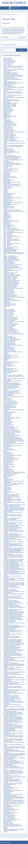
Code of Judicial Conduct (9, 130)
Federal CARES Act (7, 216)
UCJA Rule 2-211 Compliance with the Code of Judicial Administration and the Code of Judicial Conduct (13, 557)
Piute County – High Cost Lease (10, 400)
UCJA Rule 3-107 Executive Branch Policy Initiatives (14, 566)
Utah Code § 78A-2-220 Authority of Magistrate (13, 800)
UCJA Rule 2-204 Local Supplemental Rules (12, 549)
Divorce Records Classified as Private (11, 184)
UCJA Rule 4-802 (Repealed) (9, 728)
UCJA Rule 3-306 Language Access (11, 610)
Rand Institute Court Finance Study (11, 429)
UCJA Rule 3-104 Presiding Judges (11, 562)
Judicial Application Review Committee (11, 275)
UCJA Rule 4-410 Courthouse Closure (11, 695)
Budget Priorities (7, 115)
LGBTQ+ (5, 360)
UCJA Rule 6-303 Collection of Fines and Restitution (14, 753)
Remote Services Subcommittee (10, 436)
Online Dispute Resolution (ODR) (10, 391)
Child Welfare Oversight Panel (10, 124)
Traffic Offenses (7, 490)
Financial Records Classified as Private (11, 221)
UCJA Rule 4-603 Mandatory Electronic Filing (13, 713)
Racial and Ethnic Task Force (9, 428)
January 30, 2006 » (22, 37)
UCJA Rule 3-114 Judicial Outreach (11, 590)
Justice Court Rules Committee (10, 329)
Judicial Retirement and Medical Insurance (12, 300)
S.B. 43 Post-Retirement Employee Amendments (13, 439)
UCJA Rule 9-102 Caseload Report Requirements (14, 772)
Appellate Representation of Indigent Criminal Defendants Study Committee (13, 83)
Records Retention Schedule (9, 434)
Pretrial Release (7, 408)
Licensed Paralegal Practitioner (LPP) (11, 361)
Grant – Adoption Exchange (9, 227)
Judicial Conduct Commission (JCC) (11, 285)
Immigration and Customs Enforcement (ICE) (13, 264)
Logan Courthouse (7, 364)
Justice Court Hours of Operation (10, 317)
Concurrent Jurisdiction (8, 149)
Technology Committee (8, 478)
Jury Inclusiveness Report (9, 309)
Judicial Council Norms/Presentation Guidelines (13, 288)
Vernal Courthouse (7, 813)
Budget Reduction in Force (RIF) (10, 116)
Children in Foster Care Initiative (10, 125)
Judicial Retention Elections (9, 299)
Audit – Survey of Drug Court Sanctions (12, 100)
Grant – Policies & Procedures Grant (11, 239)
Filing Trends (6, 219)
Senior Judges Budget (8, 456)
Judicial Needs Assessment (9, 293)
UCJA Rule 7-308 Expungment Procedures (12, 770)
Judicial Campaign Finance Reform (10, 284)
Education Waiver (7, 195)
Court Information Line (8, 162)
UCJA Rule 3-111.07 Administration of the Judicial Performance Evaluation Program (14, 585)
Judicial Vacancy (7, 301)
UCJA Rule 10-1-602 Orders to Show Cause (12, 528)
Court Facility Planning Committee (11, 158)
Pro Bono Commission (8, 413)
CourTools (6, 167)
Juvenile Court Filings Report (9, 338)
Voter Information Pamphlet (9, 820)
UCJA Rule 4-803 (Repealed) (9, 730)
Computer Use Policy (8, 148)
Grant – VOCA (7, 245)
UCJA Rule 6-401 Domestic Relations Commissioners (14, 754)
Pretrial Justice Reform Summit (10, 406)
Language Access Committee (10, 350)
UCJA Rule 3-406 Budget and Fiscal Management (14, 619)
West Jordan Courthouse (9, 823)
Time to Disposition (8, 485)
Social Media (6, 467)
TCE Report (6, 477)
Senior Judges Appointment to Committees (12, 455)
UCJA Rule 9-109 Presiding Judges (11, 780)
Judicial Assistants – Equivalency (10, 277)
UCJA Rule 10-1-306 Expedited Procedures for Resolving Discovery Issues (13, 523)
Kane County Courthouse (9, 349)
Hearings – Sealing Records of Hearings (12, 260)
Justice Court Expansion (9, 314)
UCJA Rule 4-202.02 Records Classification (12, 647)
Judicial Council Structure (9, 290)
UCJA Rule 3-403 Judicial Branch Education (12, 617)
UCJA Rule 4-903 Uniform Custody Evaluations (13, 735)
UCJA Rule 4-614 (7, 723)
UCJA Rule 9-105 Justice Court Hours (11, 775)
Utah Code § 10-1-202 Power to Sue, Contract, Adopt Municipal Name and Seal (13, 795)
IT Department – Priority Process (10, 272)
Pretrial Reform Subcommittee (10, 407)
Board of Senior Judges (8, 108)
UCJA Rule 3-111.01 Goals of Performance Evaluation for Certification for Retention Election (14, 572)
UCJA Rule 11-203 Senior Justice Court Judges (13, 530)
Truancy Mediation (7, 497)
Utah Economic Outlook (8, 808)
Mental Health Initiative (8, 369)
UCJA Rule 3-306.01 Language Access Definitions (14, 611)
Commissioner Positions (8, 136)
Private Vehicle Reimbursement (10, 412)
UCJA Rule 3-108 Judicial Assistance (11, 567)
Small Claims (6, 465)
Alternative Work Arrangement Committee (12, 75)
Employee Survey (7, 205)
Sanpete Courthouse (8, 446)
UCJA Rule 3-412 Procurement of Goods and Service (14, 626)
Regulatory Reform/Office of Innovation (12, 435)
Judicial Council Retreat (8, 289)
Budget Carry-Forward (8, 110)
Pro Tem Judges (7, 416)
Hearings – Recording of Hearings (10, 259)
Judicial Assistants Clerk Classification (11, 282)
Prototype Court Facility (8, 424)
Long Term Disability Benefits (10, 365)
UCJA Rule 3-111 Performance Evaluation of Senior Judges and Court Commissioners (14, 570)
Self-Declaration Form (8, 452)
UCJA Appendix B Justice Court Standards (12, 499)
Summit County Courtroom (9, 474)
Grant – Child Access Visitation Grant (11, 229)
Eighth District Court (8, 196)
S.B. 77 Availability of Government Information (13, 445)
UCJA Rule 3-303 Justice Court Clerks (11, 605)
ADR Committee (7, 71)
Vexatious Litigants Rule (9, 815)
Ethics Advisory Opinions (9, 207)
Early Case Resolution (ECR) (9, 193)
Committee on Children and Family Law (11, 137)
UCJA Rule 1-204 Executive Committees (12, 506)
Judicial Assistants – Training (9, 279)
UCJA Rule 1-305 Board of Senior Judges (12, 514)
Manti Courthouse (7, 366)
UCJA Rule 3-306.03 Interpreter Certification (13, 613)
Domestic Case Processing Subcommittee (12, 185)
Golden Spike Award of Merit (9, 225)
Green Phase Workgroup (9, 248)
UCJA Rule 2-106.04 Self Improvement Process (13, 543)
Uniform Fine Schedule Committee (11, 788)
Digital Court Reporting (8, 179)
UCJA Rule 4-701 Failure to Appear (11, 724)
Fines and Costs (7, 222)
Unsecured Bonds (7, 789)
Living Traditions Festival (9, 362)
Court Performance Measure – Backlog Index (13, 164)
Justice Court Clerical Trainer (9, 311)
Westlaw (5, 827)
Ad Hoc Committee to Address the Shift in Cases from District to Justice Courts (14, 70)
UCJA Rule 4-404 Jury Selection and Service (12, 686)
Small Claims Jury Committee (9, 466)
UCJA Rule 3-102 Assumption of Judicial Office (13, 560)
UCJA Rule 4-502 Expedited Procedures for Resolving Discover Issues (12, 699)
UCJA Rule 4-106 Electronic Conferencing (12, 641)
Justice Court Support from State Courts (12, 332)
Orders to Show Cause (8, 395)
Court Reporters (7, 165)
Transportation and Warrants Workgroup (12, 494)
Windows (5, 828)
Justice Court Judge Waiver (9, 320)
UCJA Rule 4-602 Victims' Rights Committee (13, 712)
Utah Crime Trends (7, 807)
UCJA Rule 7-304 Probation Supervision (12, 766)
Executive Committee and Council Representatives (14, 211)
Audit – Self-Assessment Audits (10, 99)
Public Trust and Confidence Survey (11, 427)
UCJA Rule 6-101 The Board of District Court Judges (14, 746)
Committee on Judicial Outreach (10, 139)
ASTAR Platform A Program (9, 86)
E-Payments (6, 191)
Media (5, 367)
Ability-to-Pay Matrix (8, 59)
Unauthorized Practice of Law (10, 784)
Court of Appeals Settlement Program (11, 163)
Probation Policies (7, 420)
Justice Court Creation (8, 312)
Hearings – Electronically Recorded (11, 256)
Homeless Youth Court (8, 261)
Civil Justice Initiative (8, 128)
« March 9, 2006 (5, 37)
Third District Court (8, 480)
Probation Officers (7, 419)
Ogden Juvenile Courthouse (9, 388)
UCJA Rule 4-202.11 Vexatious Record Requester (14, 664)
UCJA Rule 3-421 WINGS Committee (11, 636)
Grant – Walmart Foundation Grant (11, 246)
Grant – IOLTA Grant (8, 234)
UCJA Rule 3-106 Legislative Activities (11, 564)
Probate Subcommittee (8, 418)
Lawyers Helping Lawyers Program (11, 355)
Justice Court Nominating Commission (11, 323)
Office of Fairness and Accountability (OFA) (12, 384)
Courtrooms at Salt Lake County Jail (11, 168)
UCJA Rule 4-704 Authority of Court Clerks (12, 726)
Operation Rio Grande (8, 394)
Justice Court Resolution (9, 328)
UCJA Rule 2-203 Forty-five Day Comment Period (14, 548)
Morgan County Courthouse (9, 371)
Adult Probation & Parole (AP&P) (10, 72)
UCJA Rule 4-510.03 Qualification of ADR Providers (14, 708)
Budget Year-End (7, 117)
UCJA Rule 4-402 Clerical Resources (11, 683)
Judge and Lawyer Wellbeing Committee (12, 274)
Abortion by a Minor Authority (10, 60)
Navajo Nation (6, 381)
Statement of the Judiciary (9, 471)
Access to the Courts (8, 65)
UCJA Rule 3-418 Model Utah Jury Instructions (13, 630)
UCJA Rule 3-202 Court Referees (10, 600)
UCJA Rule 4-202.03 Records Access (11, 648)
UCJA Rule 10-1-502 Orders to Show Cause (12, 526)
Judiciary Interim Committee (9, 303)
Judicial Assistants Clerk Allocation (11, 281)
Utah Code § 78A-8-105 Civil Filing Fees (12, 805)
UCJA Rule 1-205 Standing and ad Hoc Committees (14, 508)
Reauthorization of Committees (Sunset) (12, 431)
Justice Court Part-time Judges (10, 325)
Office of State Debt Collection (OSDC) (12, 387)
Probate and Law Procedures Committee (12, 417)
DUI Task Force (7, 188)
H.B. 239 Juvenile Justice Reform (10, 251)
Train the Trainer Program (9, 492)
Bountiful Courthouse (8, 109)
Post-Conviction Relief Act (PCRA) (11, 403)
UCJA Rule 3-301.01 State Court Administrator (13, 602)
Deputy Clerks (7, 178)
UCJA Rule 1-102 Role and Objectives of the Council (14, 504)
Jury (4, 308)
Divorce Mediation (7, 183)
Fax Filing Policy (7, 215)
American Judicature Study (9, 77)
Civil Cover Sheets (7, 126)
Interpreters (6, 271)
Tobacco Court (7, 486)
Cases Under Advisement (9, 121)
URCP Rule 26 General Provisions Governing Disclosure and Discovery (13, 791)
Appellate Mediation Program (10, 81)
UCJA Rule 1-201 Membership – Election (12, 505)
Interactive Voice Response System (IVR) (12, 270)
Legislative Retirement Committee (11, 357)
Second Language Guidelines (9, 449)
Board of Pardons (7, 107)
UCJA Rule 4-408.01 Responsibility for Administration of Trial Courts (11, 691)
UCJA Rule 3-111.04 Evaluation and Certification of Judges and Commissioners (14, 579)
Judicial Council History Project (10, 287)
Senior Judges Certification (14, 33)
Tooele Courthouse (8, 489)
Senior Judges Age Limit (8, 454)
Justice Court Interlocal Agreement (11, 318)
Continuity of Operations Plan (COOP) (11, 152)
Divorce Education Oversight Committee (12, 182)
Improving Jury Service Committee (11, 265)
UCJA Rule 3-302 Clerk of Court (10, 603)
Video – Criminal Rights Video (10, 817)
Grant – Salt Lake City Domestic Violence (12, 240)
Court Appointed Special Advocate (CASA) (12, 156)
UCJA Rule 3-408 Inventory (9, 621)
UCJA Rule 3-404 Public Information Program (13, 618)
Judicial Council (14, 2)
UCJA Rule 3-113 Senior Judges (10, 589)
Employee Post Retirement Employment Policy (13, 202)
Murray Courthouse (8, 372)
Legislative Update (17, 32)
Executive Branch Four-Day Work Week (12, 210)
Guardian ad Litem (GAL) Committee (11, 249)
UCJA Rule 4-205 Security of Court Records (12, 667)
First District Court (7, 223)
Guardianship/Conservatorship (10, 250)
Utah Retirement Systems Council (11, 809)
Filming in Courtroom (8, 220)
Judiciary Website (7, 306)
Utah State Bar (7, 811)
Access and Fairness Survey (9, 61)
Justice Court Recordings (9, 326)
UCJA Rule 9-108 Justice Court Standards (12, 779)
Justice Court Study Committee (10, 331)
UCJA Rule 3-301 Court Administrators (12, 601)
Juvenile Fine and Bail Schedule (10, 343)
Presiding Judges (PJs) (8, 405)
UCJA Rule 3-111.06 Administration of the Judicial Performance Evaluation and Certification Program (14, 583)
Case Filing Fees (7, 119)
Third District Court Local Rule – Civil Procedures (14, 483)
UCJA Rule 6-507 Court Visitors (10, 760)
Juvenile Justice (7, 346)
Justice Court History (8, 316)
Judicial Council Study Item (9, 291)
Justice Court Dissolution (9, 313)
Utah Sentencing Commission (10, 810)
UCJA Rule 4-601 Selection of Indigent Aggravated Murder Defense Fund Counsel (14, 710)
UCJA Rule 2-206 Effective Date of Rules (12, 551)
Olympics (5, 389)
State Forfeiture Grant (8, 470)
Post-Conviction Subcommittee (10, 404)
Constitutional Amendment (9, 150)
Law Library (6, 354)
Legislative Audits (7, 356)
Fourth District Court (8, 224)
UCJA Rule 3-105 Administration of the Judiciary (13, 563)
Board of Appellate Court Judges (10, 102)
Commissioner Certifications (9, 134)
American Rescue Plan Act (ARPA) (11, 78)
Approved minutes (6, 23)
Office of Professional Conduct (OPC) (11, 385)
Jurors (5, 307)
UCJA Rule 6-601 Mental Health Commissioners (13, 761)
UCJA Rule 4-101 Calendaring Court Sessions (13, 639)
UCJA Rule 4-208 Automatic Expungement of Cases (14, 672)
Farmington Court (7, 214)
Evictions (5, 208)
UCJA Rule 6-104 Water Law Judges (11, 750)
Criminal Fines (6, 172)
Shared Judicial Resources (9, 462)
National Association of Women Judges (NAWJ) (13, 375)
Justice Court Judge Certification (12, 30)
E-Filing (5, 190)
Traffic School (6, 491)
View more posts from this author (8, 44)
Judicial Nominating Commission (10, 294)
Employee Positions (8, 201)
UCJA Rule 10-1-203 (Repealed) (10, 519)
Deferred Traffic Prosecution (9, 176)
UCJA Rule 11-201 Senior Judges (10, 529)
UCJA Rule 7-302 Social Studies (10, 765)
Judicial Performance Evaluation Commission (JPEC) (14, 297)
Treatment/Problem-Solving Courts (11, 495)
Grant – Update (7, 242)
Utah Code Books (7, 793)
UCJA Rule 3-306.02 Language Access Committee (14, 612)
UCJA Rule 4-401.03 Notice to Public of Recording (14, 682)
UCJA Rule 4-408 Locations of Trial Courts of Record (14, 689)
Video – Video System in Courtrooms (11, 819)
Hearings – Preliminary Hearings (10, 258)
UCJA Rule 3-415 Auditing (9, 629)
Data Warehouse (7, 174)
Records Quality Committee (9, 433)
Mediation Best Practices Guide (10, 368)
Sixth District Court (8, 463)
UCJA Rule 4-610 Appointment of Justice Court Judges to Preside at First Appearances (13, 720)
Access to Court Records (9, 62)
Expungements (7, 212)
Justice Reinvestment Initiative (10, 337)
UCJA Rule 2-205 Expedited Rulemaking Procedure (14, 550)
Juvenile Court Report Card (9, 341)
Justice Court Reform (8, 327)
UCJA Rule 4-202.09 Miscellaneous (11, 663)
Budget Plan (8, 29)
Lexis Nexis (6, 359)
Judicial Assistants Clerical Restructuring (12, 280)
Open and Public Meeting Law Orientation (12, 393)
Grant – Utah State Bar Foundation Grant (12, 243)
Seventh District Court (8, 461)
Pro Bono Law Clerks (8, 414)
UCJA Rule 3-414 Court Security (10, 628)
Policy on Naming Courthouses (10, 402)
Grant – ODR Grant (8, 237)
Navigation (15, 8)
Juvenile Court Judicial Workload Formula (12, 339)
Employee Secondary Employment (10, 204)
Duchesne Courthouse (8, 187)
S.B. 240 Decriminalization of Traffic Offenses (13, 438)
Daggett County (7, 173)
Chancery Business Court (9, 123)
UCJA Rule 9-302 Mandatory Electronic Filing (13, 783)
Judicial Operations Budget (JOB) (10, 296)
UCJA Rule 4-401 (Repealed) (9, 676)
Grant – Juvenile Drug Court (9, 235)
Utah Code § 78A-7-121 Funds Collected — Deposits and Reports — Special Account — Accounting (14, 802)
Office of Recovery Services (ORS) (11, 386)
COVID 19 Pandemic (8, 169)
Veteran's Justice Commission (10, 814)
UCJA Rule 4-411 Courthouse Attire (11, 696)
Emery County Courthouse (9, 200)
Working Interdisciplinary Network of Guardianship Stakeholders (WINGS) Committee (14, 830)
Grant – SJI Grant (7, 241)
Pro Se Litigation (7, 415)
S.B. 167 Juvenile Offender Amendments (12, 437)
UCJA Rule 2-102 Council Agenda (10, 533)
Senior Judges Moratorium (9, 460)
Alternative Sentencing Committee (11, 73)
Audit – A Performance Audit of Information (12, 91)
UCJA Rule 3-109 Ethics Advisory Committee (13, 568)
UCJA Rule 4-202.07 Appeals (9, 659)
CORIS (5, 154)
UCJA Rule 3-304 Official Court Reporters (12, 606)
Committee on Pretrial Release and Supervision (13, 145)
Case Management (7, 120)
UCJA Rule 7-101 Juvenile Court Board (11, 762)
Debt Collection (7, 175)
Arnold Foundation (7, 85)
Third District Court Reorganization (11, 484)
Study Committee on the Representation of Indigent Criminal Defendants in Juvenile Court (14, 473)
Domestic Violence (7, 186)
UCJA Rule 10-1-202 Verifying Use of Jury (12, 518)
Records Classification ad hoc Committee (12, 432)
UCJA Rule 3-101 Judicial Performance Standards (14, 559)
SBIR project (6, 447)
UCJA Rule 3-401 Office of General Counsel (12, 615)
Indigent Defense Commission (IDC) (11, 267)
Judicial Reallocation (8, 298)
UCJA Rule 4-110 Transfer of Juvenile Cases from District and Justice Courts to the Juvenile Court (14, 643)
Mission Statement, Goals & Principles (11, 370)
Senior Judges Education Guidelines (11, 458)
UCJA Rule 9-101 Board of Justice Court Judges (13, 771)
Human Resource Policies (9, 263)
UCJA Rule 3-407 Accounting (10, 620)
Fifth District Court (7, 217)
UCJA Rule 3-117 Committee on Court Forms (13, 596)
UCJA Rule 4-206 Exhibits (9, 668)
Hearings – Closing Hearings (9, 255)
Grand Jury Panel (7, 226)
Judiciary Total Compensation (10, 304)
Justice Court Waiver (8, 336)
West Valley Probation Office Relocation (12, 824)
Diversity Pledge (7, 181)
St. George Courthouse (8, 468)
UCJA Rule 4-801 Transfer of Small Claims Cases (13, 727)
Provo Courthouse (7, 425)
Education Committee (8, 194)
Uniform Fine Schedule (8, 786)
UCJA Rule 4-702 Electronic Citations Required (13, 725)
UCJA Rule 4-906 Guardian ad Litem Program (13, 738)
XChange (5, 831)
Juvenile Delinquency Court (9, 342)
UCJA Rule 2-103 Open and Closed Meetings (13, 534)
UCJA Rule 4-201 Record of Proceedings (12, 645)
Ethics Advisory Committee (9, 206)
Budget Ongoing (7, 113)
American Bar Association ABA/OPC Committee (13, 76)
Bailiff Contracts (7, 101)
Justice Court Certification (9, 310)
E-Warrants (6, 192)
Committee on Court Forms (9, 138)
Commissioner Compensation (10, 135)
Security (5, 451)
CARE (5, 118)
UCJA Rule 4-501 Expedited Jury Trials (11, 697)
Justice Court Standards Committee (11, 330)
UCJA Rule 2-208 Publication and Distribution (13, 554)
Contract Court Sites (8, 153)
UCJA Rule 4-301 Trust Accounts (10, 673)
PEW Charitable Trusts (8, 398)
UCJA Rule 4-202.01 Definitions (10, 646)
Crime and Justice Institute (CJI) (10, 171)
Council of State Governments (10, 155)
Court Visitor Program (8, 166)
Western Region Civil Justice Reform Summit (13, 825)
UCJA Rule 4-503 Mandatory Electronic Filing (13, 701)
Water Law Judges (7, 821)
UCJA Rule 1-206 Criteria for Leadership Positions (14, 509)
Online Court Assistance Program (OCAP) (12, 390)
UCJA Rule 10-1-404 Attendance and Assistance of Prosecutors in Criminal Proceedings (14, 525)
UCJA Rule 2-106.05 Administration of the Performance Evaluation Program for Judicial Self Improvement (13, 546)
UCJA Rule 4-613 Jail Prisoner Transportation (13, 722)
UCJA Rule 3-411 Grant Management (11, 625)
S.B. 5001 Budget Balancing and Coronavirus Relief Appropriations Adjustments (14, 441)
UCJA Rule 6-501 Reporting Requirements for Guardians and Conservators (13, 756)
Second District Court (8, 448)
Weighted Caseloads (8, 822)
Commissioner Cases (8, 133)
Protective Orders (7, 423)
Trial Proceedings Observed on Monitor (12, 496)
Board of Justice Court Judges (10, 105)
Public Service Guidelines (9, 426)
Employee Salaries (7, 203)
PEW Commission (7, 399)
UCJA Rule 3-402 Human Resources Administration (14, 616)
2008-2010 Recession (8, 58)
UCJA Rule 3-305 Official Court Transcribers (13, 609)
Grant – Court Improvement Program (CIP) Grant (14, 230)
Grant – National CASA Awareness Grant (12, 236)
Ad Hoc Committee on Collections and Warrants (13, 66)
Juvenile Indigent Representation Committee (13, 345)
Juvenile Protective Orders (9, 347)
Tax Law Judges (7, 476)
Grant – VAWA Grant (8, 244)
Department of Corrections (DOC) (11, 177)
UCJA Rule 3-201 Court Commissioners (12, 597)
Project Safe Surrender (8, 422)
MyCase (5, 374)
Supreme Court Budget (8, 475)
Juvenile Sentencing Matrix (9, 348)
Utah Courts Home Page (5, 842)
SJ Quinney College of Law (9, 464)
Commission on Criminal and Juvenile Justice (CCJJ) (14, 132)
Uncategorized (7, 785)
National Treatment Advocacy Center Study (13, 380)
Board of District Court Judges (10, 104)
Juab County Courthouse (9, 273)
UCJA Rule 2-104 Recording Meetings (11, 535)
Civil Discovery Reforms (8, 127)
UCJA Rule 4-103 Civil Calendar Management (13, 640)
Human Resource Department (10, 262)
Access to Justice (7, 63)
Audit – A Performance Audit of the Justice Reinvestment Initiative (12, 96)
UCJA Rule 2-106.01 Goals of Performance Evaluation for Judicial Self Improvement (14, 537)
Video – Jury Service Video (9, 818)
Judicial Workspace (7, 302)
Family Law (6, 213)
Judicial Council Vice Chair (9, 292)
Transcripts (6, 493)
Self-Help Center (7, 453)
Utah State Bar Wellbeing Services (11, 812)
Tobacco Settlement (8, 487)
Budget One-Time (7, 111)
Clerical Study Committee (9, 129)
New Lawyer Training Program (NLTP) (11, 383)
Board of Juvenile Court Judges (10, 106)
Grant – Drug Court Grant (9, 231)
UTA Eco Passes (7, 792)
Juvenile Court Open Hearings (10, 340)
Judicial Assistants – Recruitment (10, 278)
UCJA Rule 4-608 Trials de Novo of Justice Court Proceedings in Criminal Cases (13, 715)
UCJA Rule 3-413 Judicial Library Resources (12, 627)
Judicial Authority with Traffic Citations (12, 283)
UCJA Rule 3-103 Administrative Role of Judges (13, 561)
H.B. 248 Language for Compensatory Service (13, 252)
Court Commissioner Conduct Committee (12, 157)
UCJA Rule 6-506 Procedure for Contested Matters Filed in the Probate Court (14, 758)
